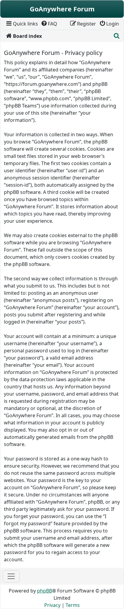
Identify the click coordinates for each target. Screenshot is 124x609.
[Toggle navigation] (11, 576)
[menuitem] (21, 23)
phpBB (44, 590)
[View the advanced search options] (116, 36)
